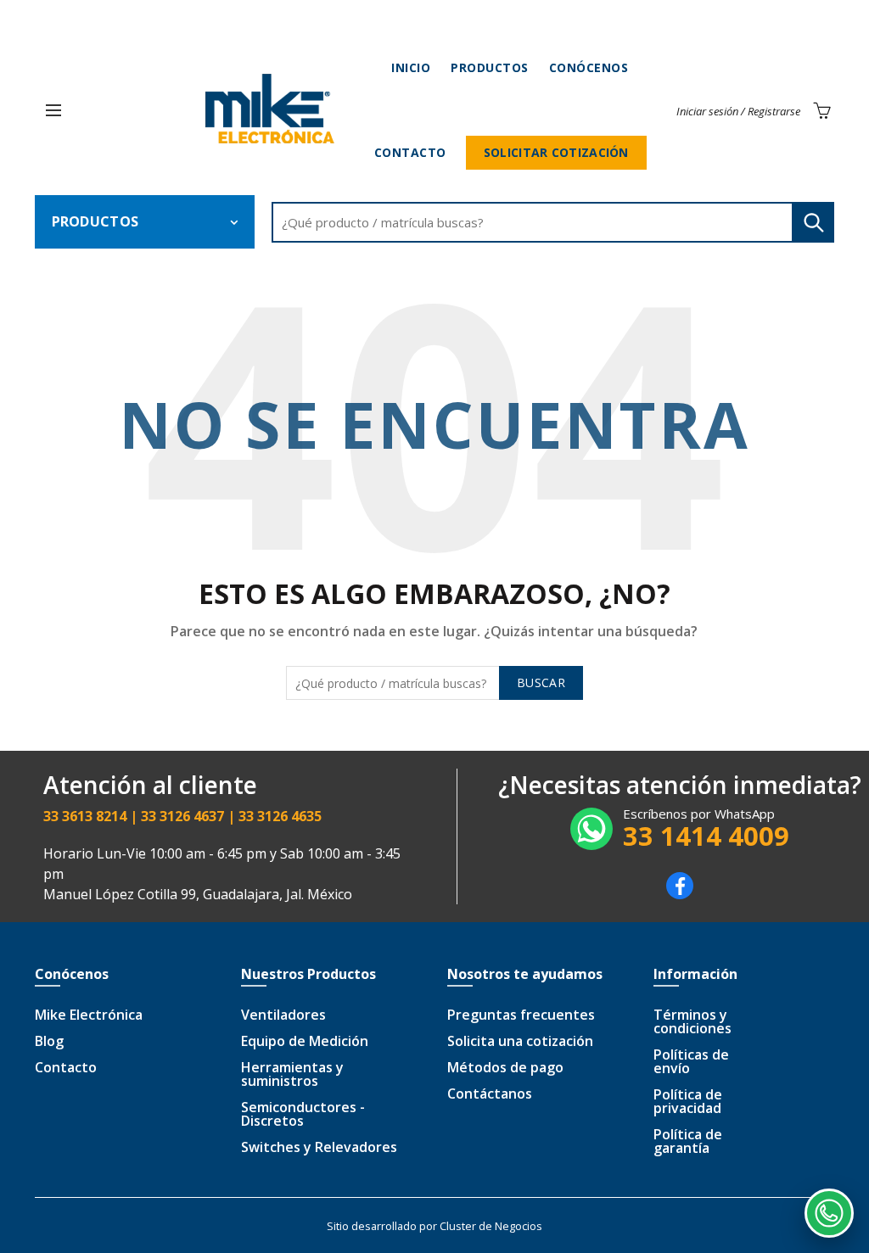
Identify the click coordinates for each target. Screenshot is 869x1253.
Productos (490, 67)
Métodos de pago (505, 1067)
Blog (49, 1041)
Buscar (813, 222)
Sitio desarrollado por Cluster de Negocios (434, 1225)
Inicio (410, 67)
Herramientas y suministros (292, 1074)
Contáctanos (489, 1093)
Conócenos (589, 67)
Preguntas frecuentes (521, 1014)
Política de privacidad (687, 1101)
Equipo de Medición (304, 1041)
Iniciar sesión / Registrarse (738, 111)
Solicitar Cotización (556, 152)
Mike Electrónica (89, 1014)
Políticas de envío (691, 1061)
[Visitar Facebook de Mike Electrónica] (679, 894)
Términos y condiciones (692, 1021)
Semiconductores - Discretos (303, 1114)
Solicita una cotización (520, 1041)
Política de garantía (687, 1141)
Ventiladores (283, 1014)
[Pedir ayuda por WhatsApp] (829, 1213)
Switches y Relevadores (319, 1147)
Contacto (410, 152)
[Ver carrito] (821, 110)
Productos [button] (95, 221)
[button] (53, 110)
